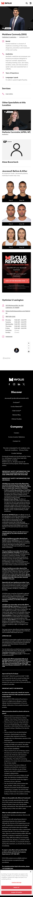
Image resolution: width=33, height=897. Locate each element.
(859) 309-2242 (10, 316)
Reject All (16, 887)
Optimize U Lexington (9, 37)
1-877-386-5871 (15, 854)
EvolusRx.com (9, 868)
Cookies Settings (16, 882)
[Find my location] (28, 351)
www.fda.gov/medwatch (12, 664)
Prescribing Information (8, 652)
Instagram (9, 336)
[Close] (31, 872)
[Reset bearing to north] (28, 348)
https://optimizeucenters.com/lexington (18, 312)
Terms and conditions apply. (16, 285)
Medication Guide (16, 653)
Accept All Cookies (16, 892)
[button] (16, 18)
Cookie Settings (16, 453)
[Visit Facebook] (9, 384)
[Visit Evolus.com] (6, 3)
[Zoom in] (28, 343)
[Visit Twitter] (24, 384)
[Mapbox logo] (6, 358)
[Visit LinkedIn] (19, 384)
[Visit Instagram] (14, 384)
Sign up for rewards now (15, 281)
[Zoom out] (28, 345)
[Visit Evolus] (16, 379)
